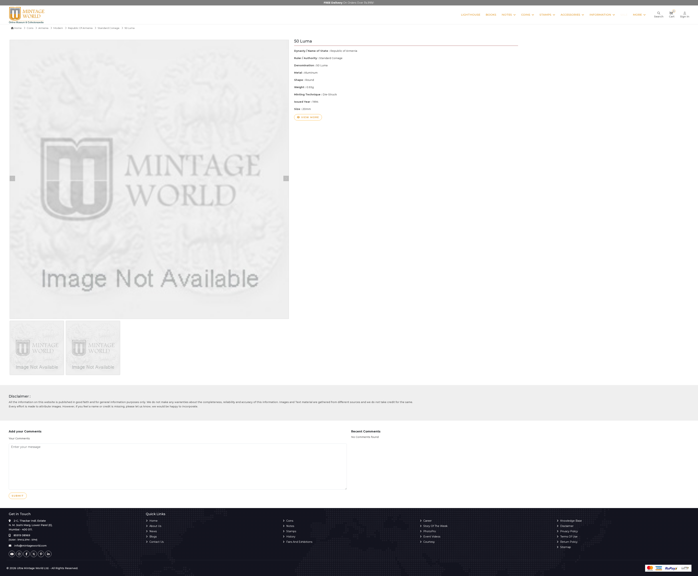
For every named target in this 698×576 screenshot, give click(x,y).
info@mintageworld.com (30, 545)
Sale (623, 14)
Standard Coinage (108, 28)
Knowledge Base (571, 520)
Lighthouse (470, 14)
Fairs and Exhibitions (299, 541)
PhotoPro (429, 531)
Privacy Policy (569, 531)
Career (427, 520)
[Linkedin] (48, 554)
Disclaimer (566, 526)
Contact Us (156, 541)
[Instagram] (19, 554)
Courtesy (429, 541)
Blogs (153, 536)
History (290, 536)
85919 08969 (22, 535)
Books (491, 14)
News (153, 531)
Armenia (43, 28)
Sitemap (565, 547)
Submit (18, 495)
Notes (507, 14)
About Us (155, 526)
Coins (525, 14)
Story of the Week (435, 526)
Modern (58, 28)
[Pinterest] (41, 554)
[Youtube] (12, 554)
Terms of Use (568, 536)
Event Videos (431, 536)
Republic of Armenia (80, 28)
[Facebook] (26, 554)
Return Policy (568, 541)
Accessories (570, 14)
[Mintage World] (27, 14)
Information (600, 14)
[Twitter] (34, 554)
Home (18, 28)
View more (309, 117)
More (637, 14)
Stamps (545, 14)
